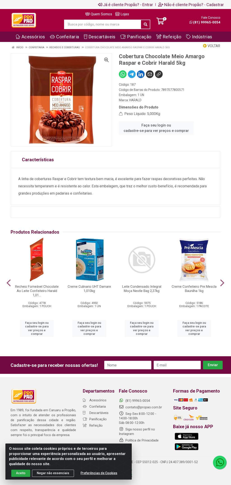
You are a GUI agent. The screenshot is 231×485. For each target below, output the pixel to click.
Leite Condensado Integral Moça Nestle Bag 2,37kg (141, 289)
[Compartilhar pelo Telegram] (132, 74)
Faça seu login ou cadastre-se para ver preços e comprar (156, 128)
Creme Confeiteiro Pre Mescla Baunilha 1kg (194, 289)
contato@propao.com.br (143, 407)
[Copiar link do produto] (159, 74)
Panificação (97, 419)
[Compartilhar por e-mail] (150, 74)
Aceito (20, 473)
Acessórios (97, 400)
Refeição (95, 425)
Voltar (213, 46)
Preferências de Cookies (99, 473)
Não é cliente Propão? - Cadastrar (194, 4)
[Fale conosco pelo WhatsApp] (219, 462)
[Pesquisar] (145, 24)
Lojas (124, 14)
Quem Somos (101, 14)
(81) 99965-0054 (206, 22)
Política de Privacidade (142, 440)
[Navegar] (8, 283)
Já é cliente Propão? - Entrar (128, 4)
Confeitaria (97, 407)
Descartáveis (98, 413)
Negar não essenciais (53, 473)
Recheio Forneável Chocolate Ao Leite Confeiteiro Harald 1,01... (37, 291)
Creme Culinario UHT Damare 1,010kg (89, 289)
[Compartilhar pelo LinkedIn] (141, 74)
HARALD (135, 100)
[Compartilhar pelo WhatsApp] (123, 74)
